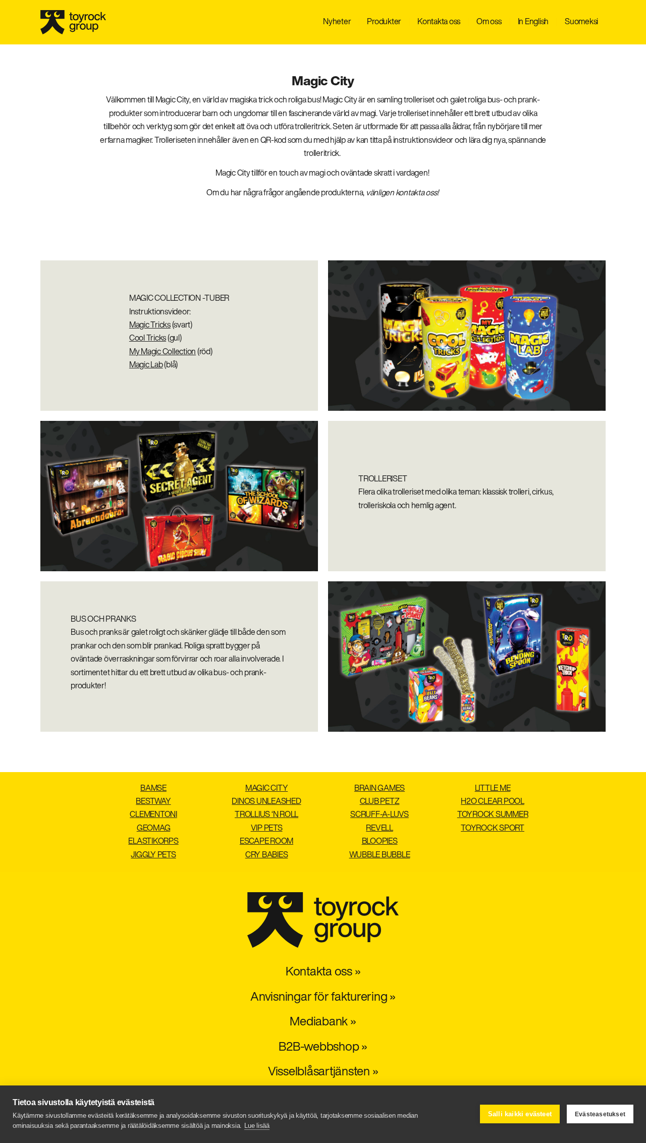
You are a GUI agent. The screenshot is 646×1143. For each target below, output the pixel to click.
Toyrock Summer (492, 815)
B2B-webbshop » (323, 1048)
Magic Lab (146, 365)
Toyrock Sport (492, 829)
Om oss (489, 22)
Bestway (153, 802)
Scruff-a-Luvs (379, 815)
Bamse (153, 789)
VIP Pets (267, 829)
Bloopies (380, 842)
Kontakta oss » (323, 972)
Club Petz (380, 802)
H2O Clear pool (492, 802)
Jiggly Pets (153, 855)
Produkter (384, 22)
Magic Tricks (150, 325)
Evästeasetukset (600, 1114)
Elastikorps (153, 842)
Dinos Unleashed (266, 802)
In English (533, 22)
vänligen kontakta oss (401, 193)
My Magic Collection (162, 352)
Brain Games (379, 789)
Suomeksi (581, 22)
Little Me (493, 789)
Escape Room (266, 842)
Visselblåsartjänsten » (323, 1072)
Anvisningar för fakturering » (323, 998)
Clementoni (153, 815)
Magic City (266, 789)
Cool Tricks (147, 339)
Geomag (154, 829)
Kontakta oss (438, 22)
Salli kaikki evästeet (520, 1114)
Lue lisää (257, 1125)
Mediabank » (323, 1022)
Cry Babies (266, 855)
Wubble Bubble (379, 855)
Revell (379, 829)
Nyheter (337, 22)
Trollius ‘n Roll (266, 815)
